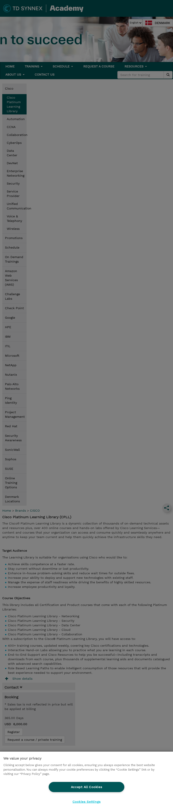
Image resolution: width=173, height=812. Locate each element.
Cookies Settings (87, 801)
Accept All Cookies (86, 787)
